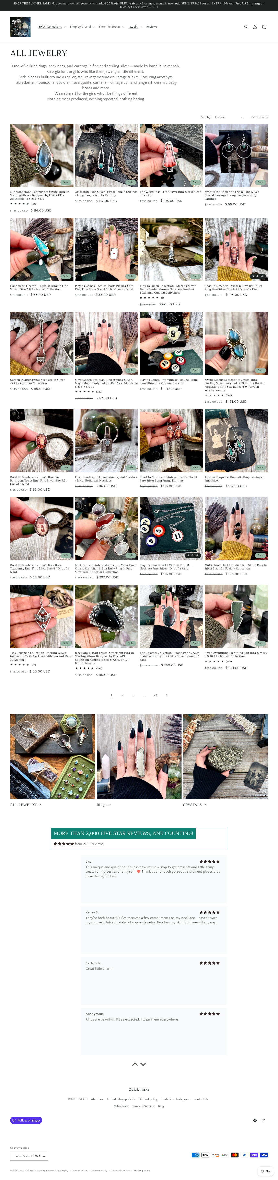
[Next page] (166, 695)
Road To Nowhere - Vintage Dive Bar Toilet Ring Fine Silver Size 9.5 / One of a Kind (233, 287)
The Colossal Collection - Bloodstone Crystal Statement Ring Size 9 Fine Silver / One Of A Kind (170, 656)
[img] (64, 844)
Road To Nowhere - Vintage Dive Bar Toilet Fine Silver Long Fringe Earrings (168, 479)
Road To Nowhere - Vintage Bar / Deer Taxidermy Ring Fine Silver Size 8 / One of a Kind (39, 569)
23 (155, 695)
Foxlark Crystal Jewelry (33, 1170)
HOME (71, 1099)
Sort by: (206, 117)
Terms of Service (143, 1106)
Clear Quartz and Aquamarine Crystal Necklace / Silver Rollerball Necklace (106, 479)
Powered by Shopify (57, 1170)
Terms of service (120, 1170)
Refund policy (148, 1099)
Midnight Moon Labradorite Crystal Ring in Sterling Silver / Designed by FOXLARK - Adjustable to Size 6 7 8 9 (39, 195)
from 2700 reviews (89, 844)
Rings (102, 805)
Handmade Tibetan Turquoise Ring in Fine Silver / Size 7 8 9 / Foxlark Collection (39, 287)
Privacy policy (99, 1170)
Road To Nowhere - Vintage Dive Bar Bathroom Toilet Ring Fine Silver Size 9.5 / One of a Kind (39, 481)
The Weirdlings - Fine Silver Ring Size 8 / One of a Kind (170, 193)
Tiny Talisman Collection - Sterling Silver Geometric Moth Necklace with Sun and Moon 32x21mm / (41, 656)
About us (97, 1099)
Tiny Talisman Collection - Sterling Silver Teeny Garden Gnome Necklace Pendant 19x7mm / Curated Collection (168, 289)
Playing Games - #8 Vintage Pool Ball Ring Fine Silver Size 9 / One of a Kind (169, 381)
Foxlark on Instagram (175, 1099)
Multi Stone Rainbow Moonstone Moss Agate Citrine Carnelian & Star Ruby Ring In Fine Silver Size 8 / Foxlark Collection (106, 569)
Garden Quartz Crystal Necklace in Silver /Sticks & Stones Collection (37, 381)
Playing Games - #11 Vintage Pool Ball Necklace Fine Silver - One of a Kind (166, 567)
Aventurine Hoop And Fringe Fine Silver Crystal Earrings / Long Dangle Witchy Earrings (232, 195)
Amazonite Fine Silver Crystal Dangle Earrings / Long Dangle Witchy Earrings (106, 193)
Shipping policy (142, 1170)
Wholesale (121, 1106)
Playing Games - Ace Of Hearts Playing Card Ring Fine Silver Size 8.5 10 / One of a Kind (104, 287)
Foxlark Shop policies (121, 1099)
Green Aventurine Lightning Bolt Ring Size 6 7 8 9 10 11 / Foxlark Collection (236, 654)
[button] (52, 27)
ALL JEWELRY (23, 805)
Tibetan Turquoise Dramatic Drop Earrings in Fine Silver (235, 479)
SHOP (83, 1099)
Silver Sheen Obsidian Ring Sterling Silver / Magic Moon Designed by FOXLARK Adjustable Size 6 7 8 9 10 (106, 383)
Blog (161, 1106)
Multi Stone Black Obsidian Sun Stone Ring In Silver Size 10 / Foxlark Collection (236, 567)
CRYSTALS (192, 805)
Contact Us (201, 1099)
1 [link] (111, 695)
